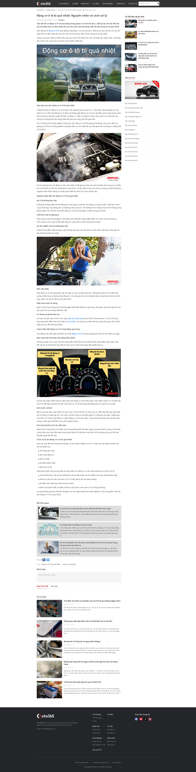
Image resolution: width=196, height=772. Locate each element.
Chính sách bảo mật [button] (81, 762)
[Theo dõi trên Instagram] (150, 719)
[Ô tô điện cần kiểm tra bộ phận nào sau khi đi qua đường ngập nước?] (49, 608)
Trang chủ (40, 10)
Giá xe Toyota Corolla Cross (134, 108)
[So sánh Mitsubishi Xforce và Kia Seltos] (131, 35)
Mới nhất (54, 586)
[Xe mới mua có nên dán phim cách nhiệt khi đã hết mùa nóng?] (48, 513)
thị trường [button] (63, 3)
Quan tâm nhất (42, 586)
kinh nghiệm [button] (107, 3)
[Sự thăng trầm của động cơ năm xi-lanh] (48, 530)
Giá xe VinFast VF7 (131, 147)
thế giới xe (111, 745)
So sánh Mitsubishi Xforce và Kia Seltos (148, 32)
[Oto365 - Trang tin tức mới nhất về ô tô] (45, 3)
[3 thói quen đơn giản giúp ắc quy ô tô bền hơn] (49, 689)
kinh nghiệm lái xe (98, 745)
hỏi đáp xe (111, 729)
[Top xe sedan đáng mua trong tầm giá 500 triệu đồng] (131, 68)
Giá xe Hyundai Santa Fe (133, 116)
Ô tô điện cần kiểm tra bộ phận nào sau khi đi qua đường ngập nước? (92, 601)
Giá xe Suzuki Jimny (131, 143)
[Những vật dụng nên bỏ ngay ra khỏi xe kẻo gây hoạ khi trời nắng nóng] (49, 669)
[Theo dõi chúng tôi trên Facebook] (136, 719)
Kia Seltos (71, 322)
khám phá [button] (120, 3)
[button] (158, 4)
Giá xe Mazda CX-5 (131, 134)
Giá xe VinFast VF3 (131, 160)
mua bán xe (111, 733)
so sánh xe (96, 729)
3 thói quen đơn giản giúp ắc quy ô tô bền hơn (82, 682)
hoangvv (61, 20)
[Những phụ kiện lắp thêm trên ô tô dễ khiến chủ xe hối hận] (49, 629)
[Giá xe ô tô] (142, 90)
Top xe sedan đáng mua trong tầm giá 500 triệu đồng (148, 66)
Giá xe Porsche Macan (132, 138)
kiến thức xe (111, 741)
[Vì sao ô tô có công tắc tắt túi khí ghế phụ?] (131, 46)
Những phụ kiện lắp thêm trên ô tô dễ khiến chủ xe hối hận (88, 621)
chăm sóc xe (50, 10)
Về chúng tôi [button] (117, 762)
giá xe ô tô (133, 3)
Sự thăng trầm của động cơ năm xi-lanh (76, 525)
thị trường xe (97, 718)
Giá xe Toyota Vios (131, 103)
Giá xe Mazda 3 (130, 130)
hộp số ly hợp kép (75, 318)
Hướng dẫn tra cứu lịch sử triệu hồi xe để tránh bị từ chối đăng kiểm (147, 56)
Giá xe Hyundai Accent (132, 112)
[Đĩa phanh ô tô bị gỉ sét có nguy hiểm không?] (49, 649)
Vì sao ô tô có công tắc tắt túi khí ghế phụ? (148, 43)
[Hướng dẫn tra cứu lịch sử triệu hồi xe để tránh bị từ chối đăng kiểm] (131, 57)
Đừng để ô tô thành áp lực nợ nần (147, 21)
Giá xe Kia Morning (131, 156)
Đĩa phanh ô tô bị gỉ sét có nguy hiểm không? (82, 641)
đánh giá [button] (84, 3)
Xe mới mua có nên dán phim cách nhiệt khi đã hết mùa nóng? (85, 508)
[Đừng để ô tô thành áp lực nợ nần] (131, 24)
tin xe (94, 721)
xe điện (75, 3)
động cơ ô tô (54, 31)
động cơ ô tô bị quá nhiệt (51, 564)
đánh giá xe (96, 733)
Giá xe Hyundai (130, 121)
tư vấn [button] (95, 3)
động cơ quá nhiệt (69, 564)
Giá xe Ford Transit (131, 151)
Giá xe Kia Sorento (131, 125)
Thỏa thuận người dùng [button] (100, 762)
